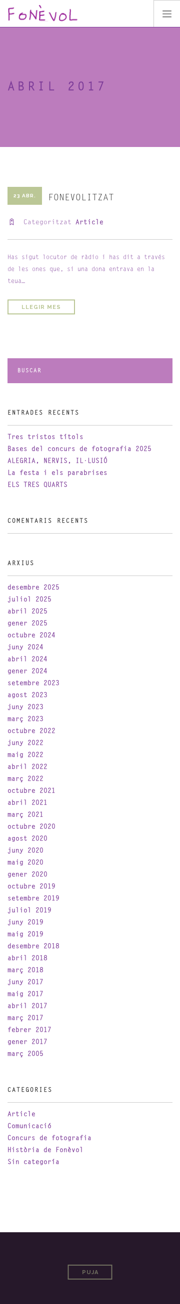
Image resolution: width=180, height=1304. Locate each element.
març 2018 (26, 970)
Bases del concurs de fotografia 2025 (80, 449)
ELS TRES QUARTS (38, 485)
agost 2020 (28, 839)
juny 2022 (26, 743)
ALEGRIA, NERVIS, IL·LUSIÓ (58, 461)
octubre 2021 (32, 791)
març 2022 (26, 779)
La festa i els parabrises (58, 473)
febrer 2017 (30, 1030)
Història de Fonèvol (46, 1150)
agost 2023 (28, 695)
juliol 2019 (30, 910)
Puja (90, 1272)
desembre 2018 (34, 946)
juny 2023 (26, 707)
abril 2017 (28, 1006)
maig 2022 (26, 755)
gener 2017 (28, 1042)
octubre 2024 (32, 635)
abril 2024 (28, 659)
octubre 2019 (32, 886)
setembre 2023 (34, 683)
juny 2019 (26, 922)
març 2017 (26, 1018)
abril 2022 (28, 767)
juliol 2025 (30, 599)
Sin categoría (34, 1162)
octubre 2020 (32, 827)
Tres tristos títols (46, 437)
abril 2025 (28, 611)
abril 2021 (28, 803)
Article (90, 222)
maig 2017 (26, 994)
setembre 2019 (34, 898)
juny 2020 (26, 851)
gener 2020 (28, 874)
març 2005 (26, 1054)
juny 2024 (26, 647)
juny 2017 (26, 982)
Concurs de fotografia (50, 1138)
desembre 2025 (34, 587)
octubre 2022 (32, 731)
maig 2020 (26, 863)
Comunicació (30, 1126)
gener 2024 (28, 671)
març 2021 (26, 815)
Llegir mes (41, 307)
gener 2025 (28, 623)
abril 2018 (28, 958)
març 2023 (26, 719)
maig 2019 (26, 934)
